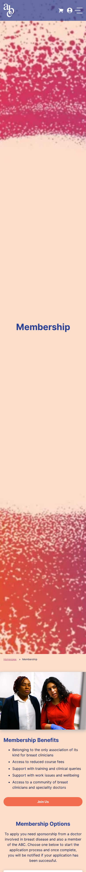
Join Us (43, 802)
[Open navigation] (78, 10)
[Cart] (61, 10)
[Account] (69, 10)
